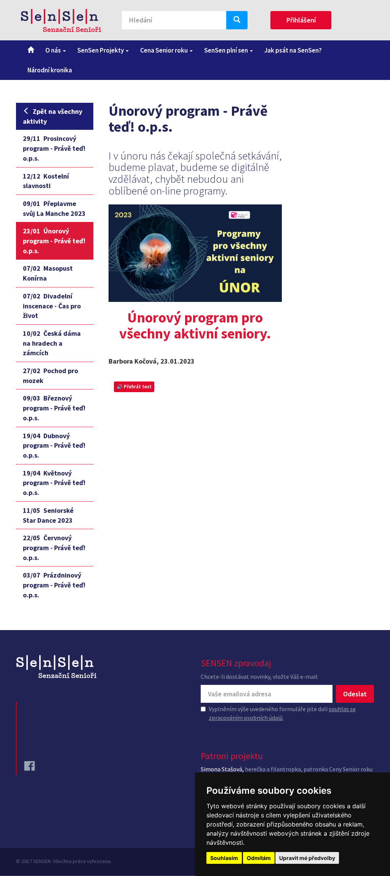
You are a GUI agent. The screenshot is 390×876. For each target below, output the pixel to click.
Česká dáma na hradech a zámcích (52, 343)
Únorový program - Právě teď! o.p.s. (54, 241)
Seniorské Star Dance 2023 (48, 515)
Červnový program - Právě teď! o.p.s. (54, 547)
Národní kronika (49, 70)
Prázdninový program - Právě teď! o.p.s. (54, 585)
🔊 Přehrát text (134, 386)
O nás (53, 50)
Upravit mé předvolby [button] (307, 858)
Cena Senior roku (164, 50)
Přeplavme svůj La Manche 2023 (54, 208)
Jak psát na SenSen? (293, 50)
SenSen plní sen (226, 50)
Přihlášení (301, 20)
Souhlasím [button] (224, 858)
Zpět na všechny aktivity (52, 116)
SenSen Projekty (101, 50)
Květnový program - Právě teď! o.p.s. (54, 483)
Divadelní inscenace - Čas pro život (52, 306)
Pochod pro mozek (50, 375)
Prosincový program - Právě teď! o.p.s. (54, 148)
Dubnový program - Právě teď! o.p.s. (54, 445)
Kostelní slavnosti (46, 181)
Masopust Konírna (48, 273)
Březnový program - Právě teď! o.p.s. (54, 408)
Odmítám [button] (259, 858)
